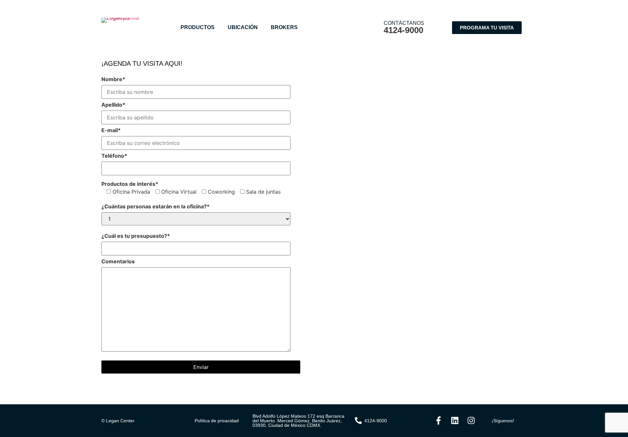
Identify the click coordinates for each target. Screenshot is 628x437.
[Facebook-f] (438, 420)
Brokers (284, 27)
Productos (198, 27)
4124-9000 (403, 30)
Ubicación (243, 27)
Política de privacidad (217, 420)
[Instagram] (471, 420)
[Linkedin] (454, 420)
